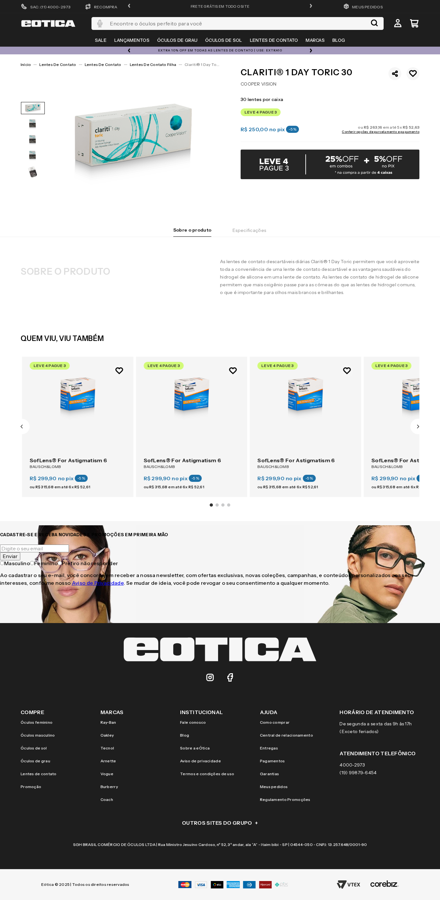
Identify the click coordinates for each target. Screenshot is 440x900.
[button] (129, 6)
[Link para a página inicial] (26, 64)
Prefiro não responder (90, 563)
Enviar (10, 556)
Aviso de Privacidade (98, 583)
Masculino (17, 563)
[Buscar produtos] (374, 23)
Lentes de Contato (57, 64)
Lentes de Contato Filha (153, 64)
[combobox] (237, 23)
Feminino (46, 563)
